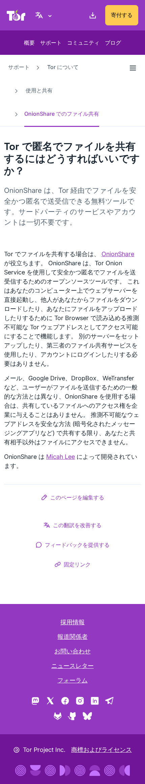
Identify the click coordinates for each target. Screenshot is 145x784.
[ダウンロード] (91, 15)
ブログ (113, 42)
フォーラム (72, 680)
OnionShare (118, 253)
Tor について (63, 67)
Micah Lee (60, 456)
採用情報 (72, 622)
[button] (72, 499)
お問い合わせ (72, 651)
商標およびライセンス (101, 749)
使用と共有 (39, 90)
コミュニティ (83, 42)
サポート (51, 42)
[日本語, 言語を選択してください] (44, 15)
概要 (29, 42)
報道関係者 (72, 636)
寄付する (122, 15)
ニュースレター (72, 665)
